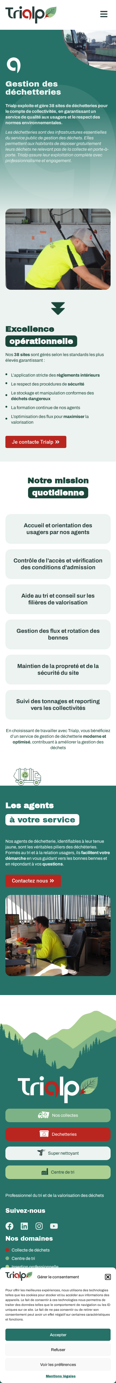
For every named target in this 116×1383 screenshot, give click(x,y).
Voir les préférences (58, 1364)
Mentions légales (61, 1376)
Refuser (58, 1350)
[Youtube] (54, 1226)
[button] (108, 1277)
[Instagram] (39, 1226)
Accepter (58, 1335)
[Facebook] (9, 1226)
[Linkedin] (24, 1226)
